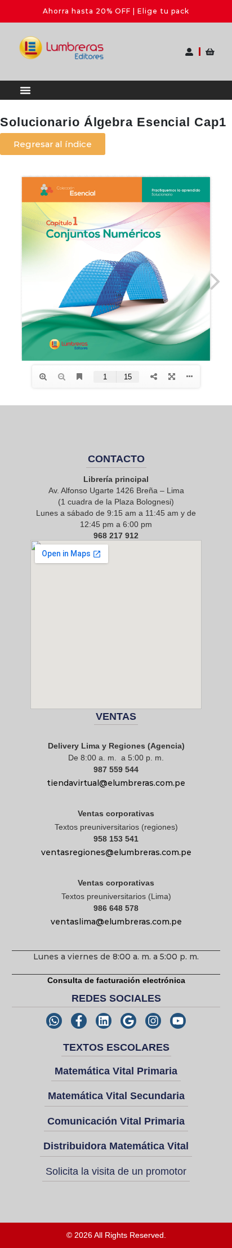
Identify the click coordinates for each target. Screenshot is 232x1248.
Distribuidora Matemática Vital (116, 1146)
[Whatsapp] (54, 1021)
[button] (25, 90)
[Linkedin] (103, 1021)
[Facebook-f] (79, 1021)
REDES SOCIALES (116, 998)
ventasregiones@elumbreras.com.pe (116, 852)
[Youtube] (178, 1021)
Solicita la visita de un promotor (116, 1171)
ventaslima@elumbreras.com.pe (116, 922)
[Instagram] (153, 1021)
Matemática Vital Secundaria (116, 1095)
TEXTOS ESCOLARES (116, 1047)
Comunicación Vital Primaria (116, 1121)
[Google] (128, 1021)
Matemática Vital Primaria (116, 1071)
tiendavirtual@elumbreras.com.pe (116, 783)
